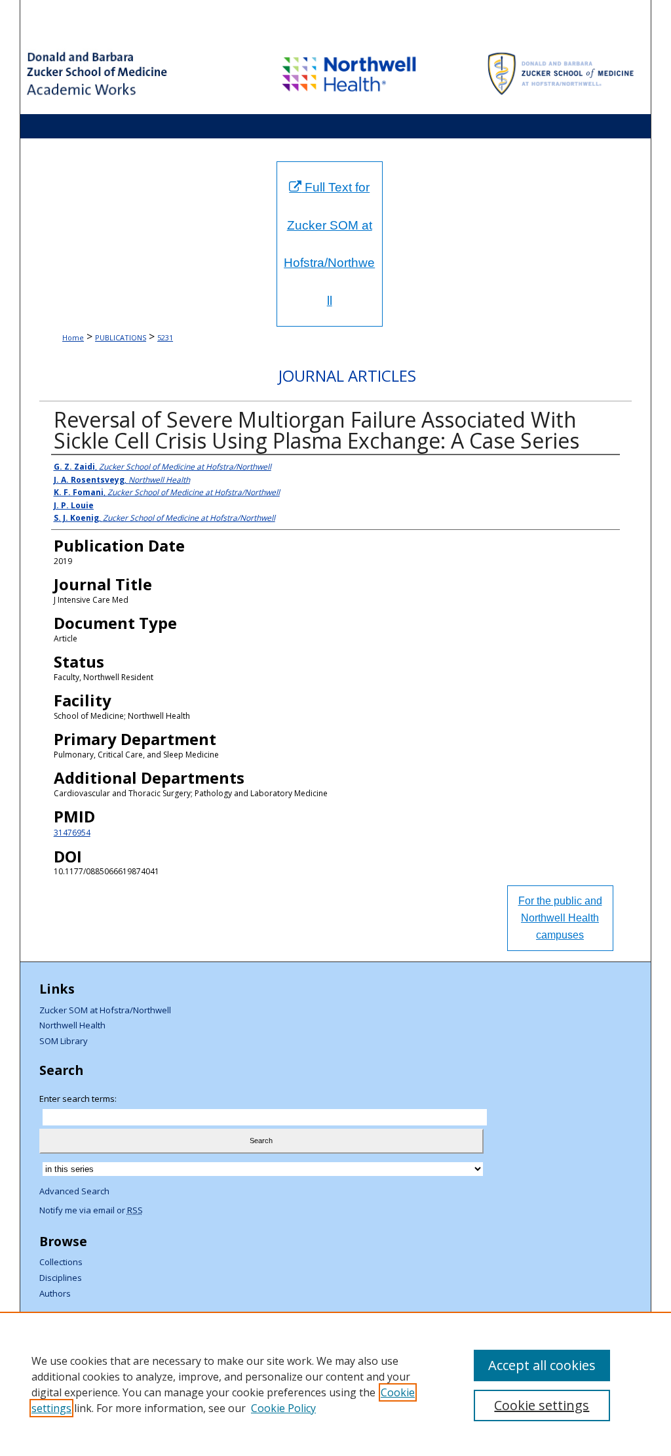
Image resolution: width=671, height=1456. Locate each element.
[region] (335, 1384)
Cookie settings (541, 1405)
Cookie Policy (283, 1408)
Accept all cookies (542, 1365)
